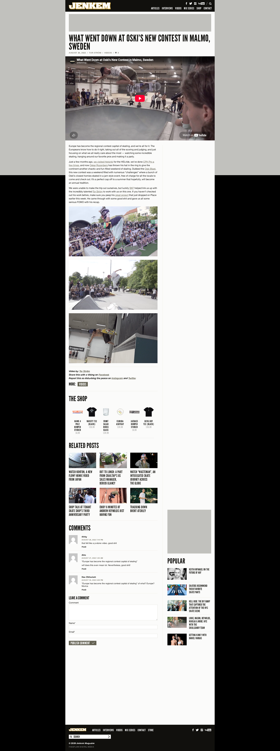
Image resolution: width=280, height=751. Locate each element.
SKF (132, 188)
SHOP (199, 8)
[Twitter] (190, 3)
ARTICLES (155, 8)
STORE (151, 730)
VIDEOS (178, 8)
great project (121, 195)
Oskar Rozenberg (99, 165)
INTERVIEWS (167, 8)
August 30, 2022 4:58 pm (92, 580)
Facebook (104, 374)
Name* (72, 623)
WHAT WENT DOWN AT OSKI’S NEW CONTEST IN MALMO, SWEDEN (139, 42)
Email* (72, 632)
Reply (84, 547)
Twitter (132, 378)
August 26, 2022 (77, 53)
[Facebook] (186, 3)
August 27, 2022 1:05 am (92, 558)
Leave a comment (79, 598)
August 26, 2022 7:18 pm (92, 540)
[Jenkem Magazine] (90, 6)
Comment (74, 602)
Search (71, 737)
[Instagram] (195, 3)
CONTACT (208, 8)
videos (82, 384)
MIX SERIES (189, 8)
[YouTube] (201, 3)
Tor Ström (95, 53)
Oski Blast (150, 168)
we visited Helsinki (103, 161)
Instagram (117, 378)
